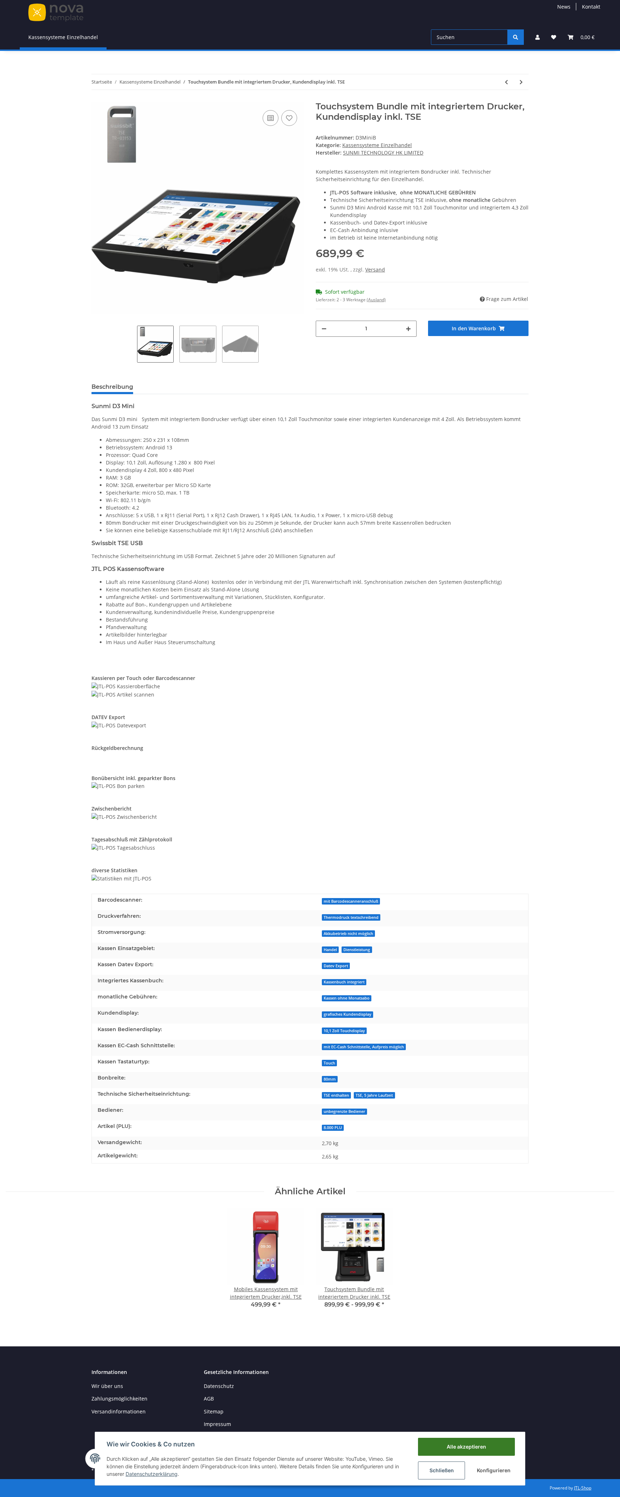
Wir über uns (107, 1386)
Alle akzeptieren (466, 1447)
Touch (329, 1063)
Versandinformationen (118, 1411)
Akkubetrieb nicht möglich (348, 933)
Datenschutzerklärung (152, 1474)
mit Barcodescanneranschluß (351, 901)
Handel (330, 949)
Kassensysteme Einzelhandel (377, 145)
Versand (375, 269)
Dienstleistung (356, 949)
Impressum (217, 1424)
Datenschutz (219, 1386)
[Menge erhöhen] (408, 328)
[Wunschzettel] (553, 37)
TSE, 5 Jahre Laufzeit (374, 1095)
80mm (330, 1079)
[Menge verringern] (324, 328)
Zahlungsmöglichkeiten (119, 1398)
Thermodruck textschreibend (351, 917)
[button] (537, 37)
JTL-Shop (582, 1488)
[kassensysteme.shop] (55, 12)
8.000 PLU (333, 1127)
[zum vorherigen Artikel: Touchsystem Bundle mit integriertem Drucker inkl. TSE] (506, 82)
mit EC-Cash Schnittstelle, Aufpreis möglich (364, 1046)
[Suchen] (515, 37)
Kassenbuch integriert (344, 981)
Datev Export (336, 965)
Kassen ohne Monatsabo (347, 998)
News (563, 6)
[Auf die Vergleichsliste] (270, 118)
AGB (209, 1398)
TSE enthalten (336, 1095)
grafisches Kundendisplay (347, 1014)
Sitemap (214, 1411)
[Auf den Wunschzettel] (289, 118)
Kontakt (591, 6)
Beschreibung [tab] (112, 386)
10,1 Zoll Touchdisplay (344, 1030)
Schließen (441, 1470)
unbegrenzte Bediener (344, 1111)
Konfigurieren (494, 1470)
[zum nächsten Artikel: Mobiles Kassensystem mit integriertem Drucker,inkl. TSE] (521, 82)
